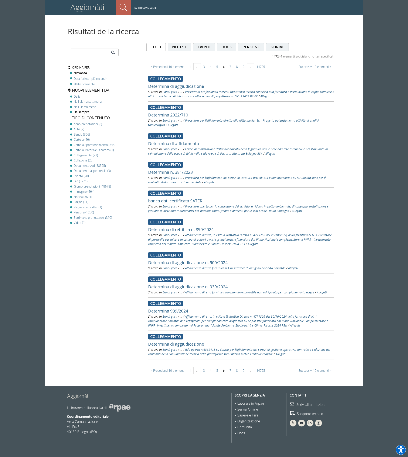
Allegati (265, 96)
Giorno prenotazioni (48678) (92, 186)
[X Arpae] (293, 423)
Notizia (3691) (83, 197)
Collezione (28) (83, 160)
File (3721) (81, 181)
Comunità (244, 427)
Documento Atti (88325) (90, 166)
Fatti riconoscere (145, 7)
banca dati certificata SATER (175, 201)
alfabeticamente (84, 84)
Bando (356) (82, 134)
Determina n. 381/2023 (170, 172)
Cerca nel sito (123, 7)
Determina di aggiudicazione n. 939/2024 (188, 287)
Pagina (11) (81, 202)
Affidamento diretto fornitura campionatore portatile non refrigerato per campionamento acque (249, 292)
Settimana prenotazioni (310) (93, 218)
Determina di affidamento (173, 143)
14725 (260, 67)
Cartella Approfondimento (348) (94, 145)
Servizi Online (247, 409)
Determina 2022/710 (168, 115)
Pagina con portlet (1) (88, 207)
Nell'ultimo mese (85, 107)
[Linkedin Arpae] (310, 423)
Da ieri (78, 96)
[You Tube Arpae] (301, 423)
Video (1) (79, 223)
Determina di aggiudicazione (176, 86)
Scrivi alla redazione (311, 404)
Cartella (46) (82, 139)
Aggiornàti (87, 7)
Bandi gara (170, 92)
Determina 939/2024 (168, 311)
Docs (241, 433)
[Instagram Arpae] (318, 423)
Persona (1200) (84, 212)
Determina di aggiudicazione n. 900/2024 (188, 262)
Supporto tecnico (309, 413)
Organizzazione (248, 421)
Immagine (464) (84, 191)
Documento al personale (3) (92, 171)
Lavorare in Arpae (250, 403)
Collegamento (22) (86, 155)
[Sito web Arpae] (120, 407)
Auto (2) (79, 129)
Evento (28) (81, 176)
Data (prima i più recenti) (90, 78)
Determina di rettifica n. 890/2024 (181, 229)
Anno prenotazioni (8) (88, 124)
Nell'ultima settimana (88, 102)
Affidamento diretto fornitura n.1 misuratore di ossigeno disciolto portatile (235, 268)
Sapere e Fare (247, 415)
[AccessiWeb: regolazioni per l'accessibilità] (401, 450)
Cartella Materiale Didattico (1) (94, 150)
